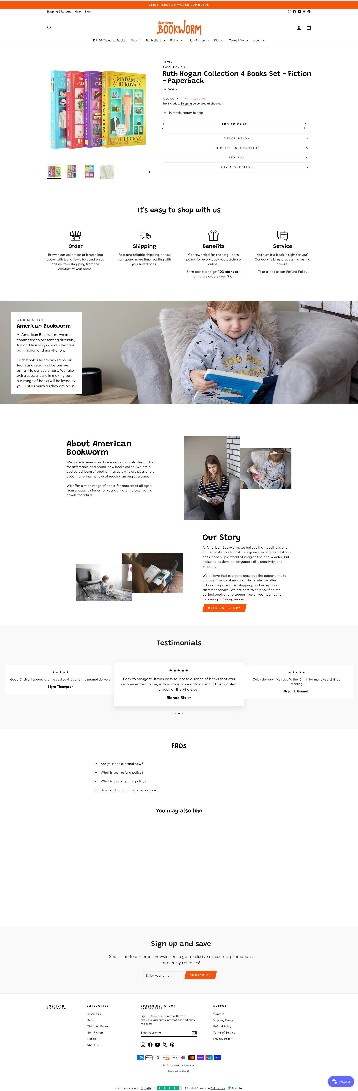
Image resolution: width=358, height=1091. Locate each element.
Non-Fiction (197, 40)
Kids (217, 40)
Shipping (186, 103)
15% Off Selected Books (109, 40)
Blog (88, 11)
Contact (218, 1014)
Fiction (175, 40)
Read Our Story (224, 608)
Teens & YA (237, 40)
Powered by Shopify (179, 1071)
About (257, 40)
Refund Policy (222, 1026)
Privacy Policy (222, 1038)
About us (93, 1045)
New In (135, 40)
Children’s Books (97, 1026)
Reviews (236, 157)
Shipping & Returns (59, 11)
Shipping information (237, 148)
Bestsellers (154, 40)
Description (237, 138)
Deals (90, 1020)
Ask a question (237, 167)
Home (167, 61)
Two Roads (174, 67)
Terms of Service (224, 1032)
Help (78, 11)
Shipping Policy (223, 1020)
